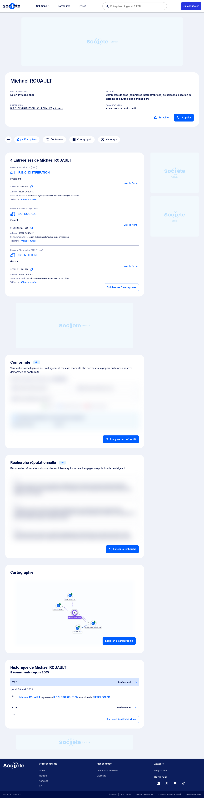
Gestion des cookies (144, 794)
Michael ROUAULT (29, 697)
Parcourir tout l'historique (121, 719)
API (41, 786)
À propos (113, 794)
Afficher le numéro (28, 199)
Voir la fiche (131, 183)
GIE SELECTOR (101, 697)
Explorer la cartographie (119, 640)
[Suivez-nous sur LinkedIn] (158, 783)
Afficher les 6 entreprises (121, 287)
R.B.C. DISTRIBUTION (22, 108)
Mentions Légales (193, 794)
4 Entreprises (29, 139)
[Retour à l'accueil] (14, 766)
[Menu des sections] (8, 139)
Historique (111, 139)
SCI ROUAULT (44, 108)
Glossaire (101, 775)
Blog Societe (160, 770)
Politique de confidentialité (169, 794)
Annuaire (43, 781)
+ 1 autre (58, 108)
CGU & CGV (126, 794)
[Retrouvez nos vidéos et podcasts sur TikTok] (183, 783)
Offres (82, 6)
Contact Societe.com (107, 770)
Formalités (64, 6)
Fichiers (43, 775)
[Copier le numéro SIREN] (31, 186)
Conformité (57, 139)
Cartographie (84, 139)
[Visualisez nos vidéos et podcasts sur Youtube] (175, 783)
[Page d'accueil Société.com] (11, 6)
